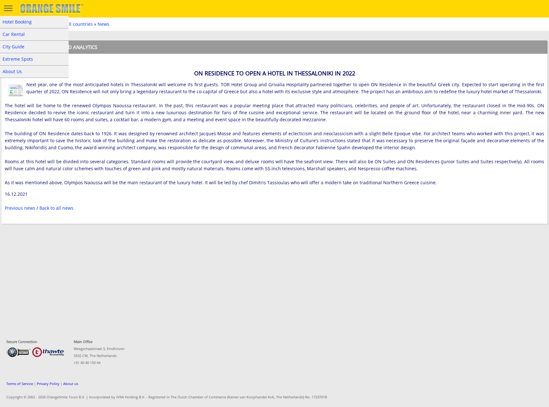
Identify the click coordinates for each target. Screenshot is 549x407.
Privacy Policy (48, 383)
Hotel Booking (17, 22)
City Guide (13, 47)
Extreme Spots (18, 59)
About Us (12, 71)
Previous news (20, 208)
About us (70, 383)
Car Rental (14, 34)
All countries (79, 24)
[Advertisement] (192, 277)
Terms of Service (19, 383)
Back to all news (56, 208)
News (103, 24)
